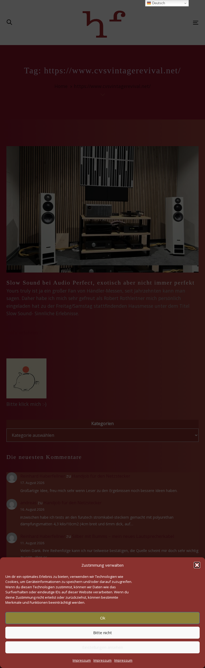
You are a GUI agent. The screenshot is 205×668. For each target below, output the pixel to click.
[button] (197, 565)
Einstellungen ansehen (102, 647)
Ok (102, 618)
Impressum (82, 660)
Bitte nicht (102, 632)
